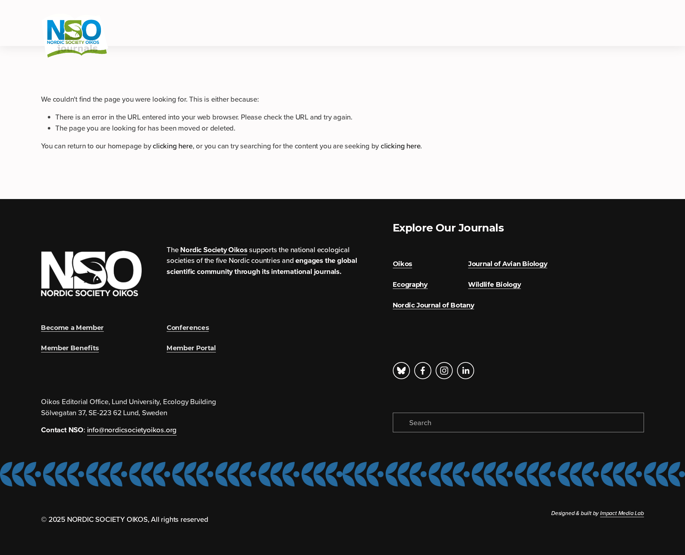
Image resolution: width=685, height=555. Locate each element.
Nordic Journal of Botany (482, 28)
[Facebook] (422, 370)
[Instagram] (444, 370)
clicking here (172, 146)
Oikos (281, 28)
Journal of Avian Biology (390, 28)
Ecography (322, 28)
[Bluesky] (401, 370)
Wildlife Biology (559, 28)
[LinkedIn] (465, 370)
